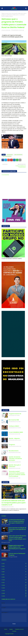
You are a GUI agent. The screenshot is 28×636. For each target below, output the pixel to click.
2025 (14, 593)
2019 (14, 577)
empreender (10, 154)
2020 (14, 580)
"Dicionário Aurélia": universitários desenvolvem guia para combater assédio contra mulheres (17, 474)
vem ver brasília (18, 154)
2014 (14, 566)
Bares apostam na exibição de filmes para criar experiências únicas (17, 529)
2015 (14, 569)
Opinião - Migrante (14, 438)
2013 (14, 563)
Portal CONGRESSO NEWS (16, 432)
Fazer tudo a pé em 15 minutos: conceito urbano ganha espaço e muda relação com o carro (17, 538)
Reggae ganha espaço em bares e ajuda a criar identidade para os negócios (17, 547)
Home (5, 629)
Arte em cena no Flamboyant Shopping (17, 554)
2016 (14, 571)
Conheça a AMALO (14, 426)
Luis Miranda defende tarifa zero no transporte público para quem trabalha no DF (14, 503)
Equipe (11, 629)
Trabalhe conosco (19, 629)
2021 (14, 582)
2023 (14, 588)
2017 (14, 574)
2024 (14, 590)
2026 (14, 596)
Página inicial (5, 13)
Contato (14, 631)
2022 (14, 585)
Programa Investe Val (15, 413)
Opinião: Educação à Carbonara (15, 465)
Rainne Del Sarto (6, 30)
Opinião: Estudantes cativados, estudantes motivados (15, 458)
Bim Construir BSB (14, 420)
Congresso (12, 444)
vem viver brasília (13, 13)
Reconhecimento (14, 451)
